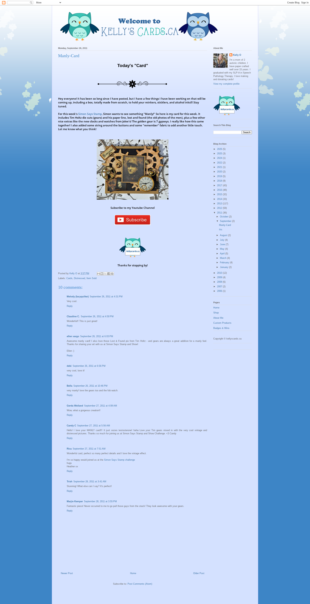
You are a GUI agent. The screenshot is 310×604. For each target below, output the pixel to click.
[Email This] (98, 273)
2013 (220, 203)
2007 (220, 286)
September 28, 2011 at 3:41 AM (89, 481)
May (222, 249)
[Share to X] (105, 273)
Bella (69, 385)
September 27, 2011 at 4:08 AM (100, 405)
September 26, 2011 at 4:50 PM (97, 316)
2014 (220, 199)
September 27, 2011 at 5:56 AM (93, 425)
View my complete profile (226, 83)
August (224, 235)
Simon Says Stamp (90, 114)
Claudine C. (73, 316)
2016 (220, 190)
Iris (220, 229)
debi (69, 366)
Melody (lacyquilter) (78, 296)
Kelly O (237, 55)
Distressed (79, 278)
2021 (220, 167)
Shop (216, 312)
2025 (220, 153)
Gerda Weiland (75, 405)
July (222, 240)
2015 (220, 194)
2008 (220, 281)
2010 (220, 273)
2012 (220, 208)
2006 (220, 291)
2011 (220, 212)
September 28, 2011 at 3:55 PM (100, 501)
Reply (70, 306)
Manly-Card (225, 225)
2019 (220, 176)
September (226, 221)
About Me (218, 318)
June (223, 244)
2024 (220, 158)
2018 (220, 180)
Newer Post (67, 573)
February (225, 262)
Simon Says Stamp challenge (119, 459)
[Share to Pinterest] (112, 273)
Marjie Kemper (75, 501)
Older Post (198, 573)
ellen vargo (73, 336)
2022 (220, 162)
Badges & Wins (221, 328)
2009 (220, 277)
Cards (69, 278)
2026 (220, 149)
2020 (220, 171)
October (224, 216)
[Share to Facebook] (109, 273)
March (223, 258)
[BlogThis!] (102, 273)
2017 (220, 185)
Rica (69, 448)
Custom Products (222, 323)
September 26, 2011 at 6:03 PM (96, 336)
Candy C (71, 425)
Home (133, 573)
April (222, 253)
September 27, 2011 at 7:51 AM (89, 448)
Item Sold (91, 278)
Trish (69, 481)
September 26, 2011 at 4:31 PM (106, 296)
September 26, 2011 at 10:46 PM (90, 385)
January (224, 267)
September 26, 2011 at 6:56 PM (89, 366)
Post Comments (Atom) (140, 583)
